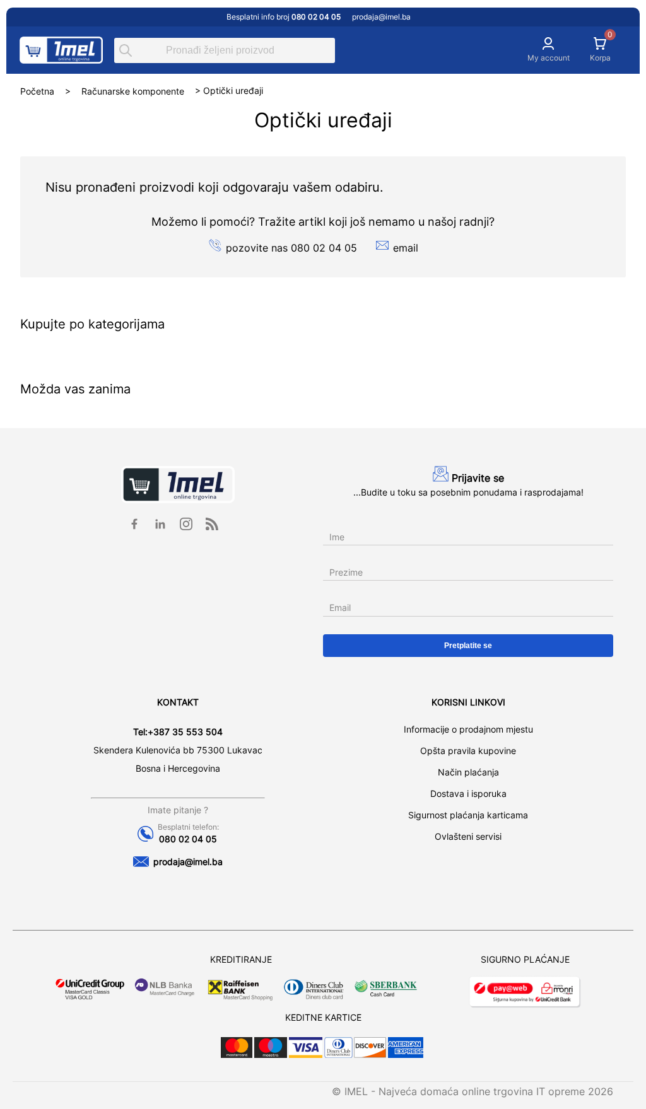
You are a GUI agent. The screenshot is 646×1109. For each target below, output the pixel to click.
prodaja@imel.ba (381, 16)
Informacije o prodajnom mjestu (468, 729)
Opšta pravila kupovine (468, 750)
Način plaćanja (468, 772)
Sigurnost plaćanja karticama (468, 815)
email (405, 247)
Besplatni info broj (283, 16)
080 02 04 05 (188, 838)
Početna (37, 90)
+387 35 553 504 (185, 731)
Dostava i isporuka (468, 793)
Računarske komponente (132, 90)
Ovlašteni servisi (468, 836)
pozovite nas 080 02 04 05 (291, 247)
